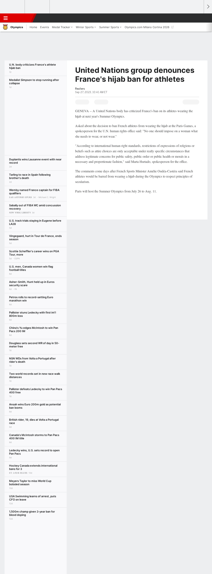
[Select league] (12, 7)
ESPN (22, 18)
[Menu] (5, 18)
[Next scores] (208, 6)
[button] (198, 18)
